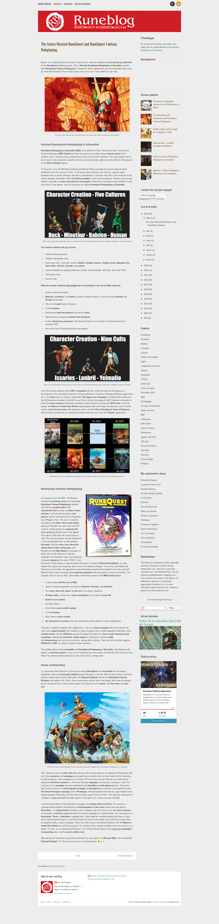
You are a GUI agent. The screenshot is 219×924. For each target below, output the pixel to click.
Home (42, 902)
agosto (149, 218)
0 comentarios (128, 56)
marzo (149, 250)
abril (148, 245)
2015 (146, 313)
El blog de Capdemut (150, 524)
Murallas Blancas (148, 489)
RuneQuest (174, 47)
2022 (146, 280)
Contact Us (66, 902)
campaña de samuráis (150, 366)
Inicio (78, 856)
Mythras (144, 344)
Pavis (43, 535)
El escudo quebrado (149, 547)
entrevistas (145, 384)
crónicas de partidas (149, 357)
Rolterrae (145, 502)
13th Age (144, 441)
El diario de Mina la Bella (151, 493)
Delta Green (146, 424)
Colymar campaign (111, 782)
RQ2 (66, 575)
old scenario (123, 826)
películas (145, 455)
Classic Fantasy (148, 428)
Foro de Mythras (148, 538)
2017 (146, 304)
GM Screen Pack (78, 400)
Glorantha (157, 50)
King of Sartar (100, 795)
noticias (144, 370)
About (49, 902)
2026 (146, 214)
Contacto (57, 3)
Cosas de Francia (148, 446)
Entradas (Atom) (58, 866)
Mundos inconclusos (150, 516)
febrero (149, 255)
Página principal (44, 3)
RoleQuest (145, 520)
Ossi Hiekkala (61, 328)
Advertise (56, 902)
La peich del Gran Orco (151, 484)
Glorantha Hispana (149, 480)
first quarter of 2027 (65, 172)
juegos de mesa (147, 410)
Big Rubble (57, 532)
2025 (146, 265)
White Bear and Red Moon (68, 795)
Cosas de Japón (148, 388)
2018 (146, 299)
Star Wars (145, 450)
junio (148, 236)
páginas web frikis (148, 437)
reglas (143, 361)
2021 (146, 285)
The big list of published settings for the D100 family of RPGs (166, 104)
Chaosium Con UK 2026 (54, 169)
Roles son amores (148, 511)
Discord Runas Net (149, 507)
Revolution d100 (148, 393)
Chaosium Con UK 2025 (54, 498)
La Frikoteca (146, 498)
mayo (149, 240)
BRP (143, 415)
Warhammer (146, 432)
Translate (160, 199)
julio (148, 231)
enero (149, 259)
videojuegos (146, 419)
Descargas (68, 3)
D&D (143, 397)
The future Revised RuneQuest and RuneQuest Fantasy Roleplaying (79, 47)
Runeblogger (146, 401)
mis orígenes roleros (68, 889)
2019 (146, 294)
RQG (68, 178)
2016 (146, 308)
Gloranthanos (146, 542)
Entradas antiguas (125, 856)
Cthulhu (144, 379)
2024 (146, 270)
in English (145, 348)
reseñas (144, 353)
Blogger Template (159, 902)
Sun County (102, 810)
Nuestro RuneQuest (149, 529)
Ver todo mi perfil (63, 893)
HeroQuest (145, 50)
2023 (146, 275)
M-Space (145, 463)
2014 (146, 318)
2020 (146, 289)
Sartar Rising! (81, 782)
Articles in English (82, 3)
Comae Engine (147, 459)
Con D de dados (148, 533)
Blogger (169, 599)
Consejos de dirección (150, 406)
